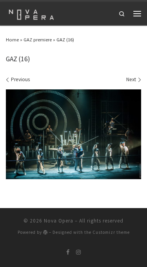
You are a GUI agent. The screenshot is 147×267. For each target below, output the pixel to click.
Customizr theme (111, 232)
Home (12, 39)
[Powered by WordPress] (45, 232)
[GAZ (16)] (73, 134)
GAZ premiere (38, 39)
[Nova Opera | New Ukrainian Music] (31, 12)
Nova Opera (58, 220)
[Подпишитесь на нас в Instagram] (78, 252)
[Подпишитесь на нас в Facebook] (67, 252)
